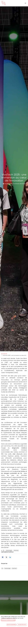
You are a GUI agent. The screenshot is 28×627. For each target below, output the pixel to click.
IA (3, 550)
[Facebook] (2, 557)
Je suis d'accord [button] (22, 624)
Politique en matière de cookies (8, 620)
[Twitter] (6, 557)
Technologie (9, 550)
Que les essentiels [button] (11, 624)
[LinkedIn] (10, 557)
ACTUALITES (4, 354)
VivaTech (16, 550)
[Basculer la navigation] (25, 3)
